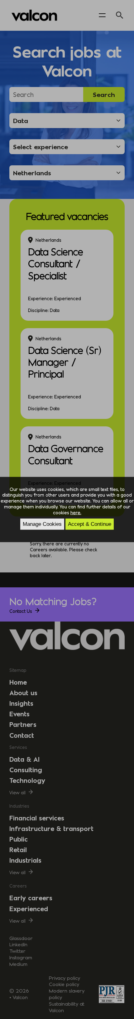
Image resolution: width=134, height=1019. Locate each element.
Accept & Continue (89, 524)
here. (75, 512)
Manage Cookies (42, 524)
